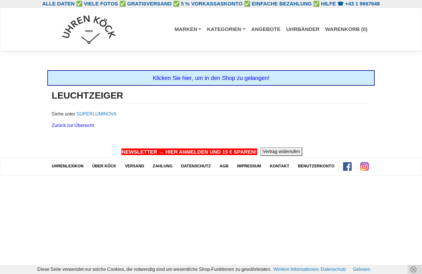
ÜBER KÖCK (104, 166)
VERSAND (134, 166)
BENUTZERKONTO (316, 166)
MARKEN (186, 29)
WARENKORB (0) (346, 29)
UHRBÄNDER (303, 29)
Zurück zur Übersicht (73, 125)
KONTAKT (279, 166)
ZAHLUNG (163, 166)
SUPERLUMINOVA (96, 113)
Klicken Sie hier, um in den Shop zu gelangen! (211, 78)
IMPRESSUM (249, 166)
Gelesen (361, 269)
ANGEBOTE (265, 29)
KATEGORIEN (224, 29)
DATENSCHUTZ (196, 166)
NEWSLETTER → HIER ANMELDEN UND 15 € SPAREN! (189, 152)
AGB (224, 166)
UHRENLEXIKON (68, 166)
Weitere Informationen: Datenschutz (310, 269)
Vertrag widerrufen (281, 151)
